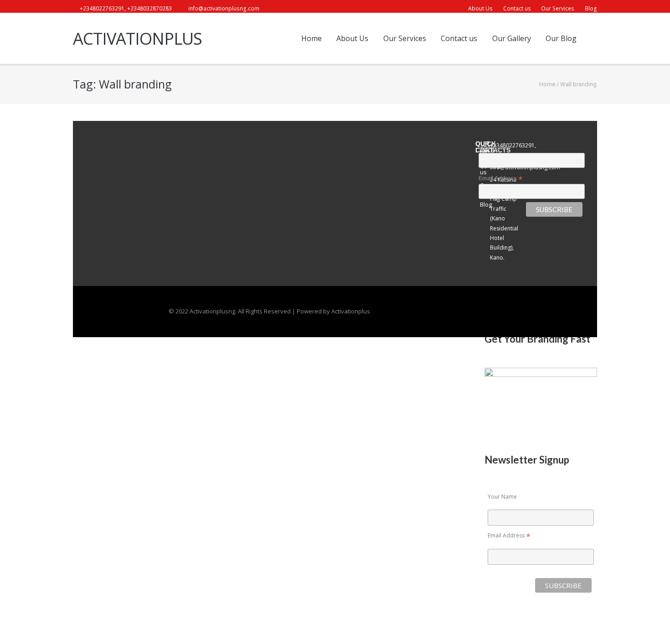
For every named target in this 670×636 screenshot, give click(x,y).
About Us (480, 8)
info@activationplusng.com (223, 8)
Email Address (509, 535)
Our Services (557, 8)
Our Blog (561, 38)
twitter (286, 8)
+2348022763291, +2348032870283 (126, 8)
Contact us (517, 8)
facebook (274, 8)
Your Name (502, 496)
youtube (300, 8)
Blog (591, 8)
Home (311, 38)
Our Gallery (511, 38)
